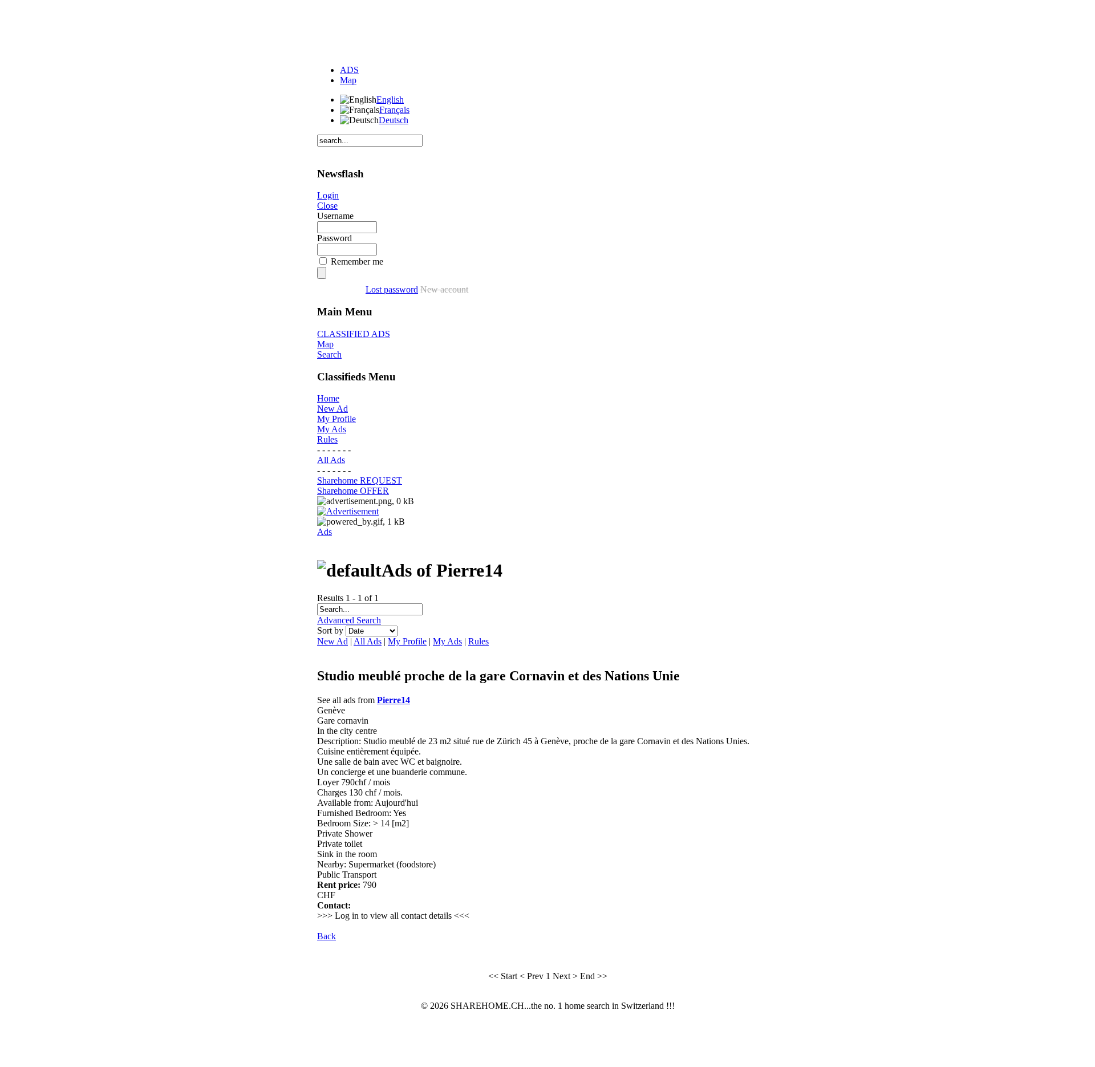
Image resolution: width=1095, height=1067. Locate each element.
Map (348, 80)
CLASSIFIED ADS (353, 334)
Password (334, 238)
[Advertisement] (547, 30)
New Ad (332, 408)
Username (335, 216)
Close (327, 205)
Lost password (392, 289)
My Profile (336, 419)
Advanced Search (349, 620)
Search (329, 354)
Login (328, 195)
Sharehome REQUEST (359, 480)
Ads (324, 532)
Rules (327, 439)
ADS (349, 70)
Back (326, 936)
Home (328, 398)
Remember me (357, 261)
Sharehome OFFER (353, 491)
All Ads (331, 460)
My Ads (331, 429)
